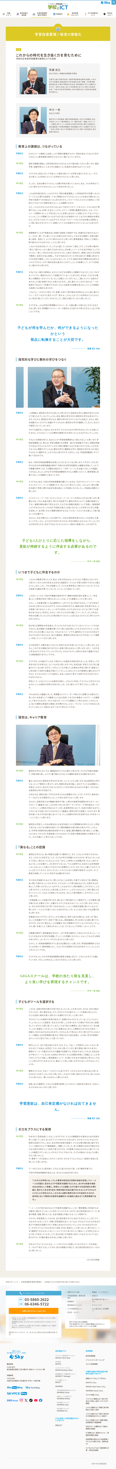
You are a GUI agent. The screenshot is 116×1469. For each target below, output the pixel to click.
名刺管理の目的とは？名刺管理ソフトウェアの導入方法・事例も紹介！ (97, 1441)
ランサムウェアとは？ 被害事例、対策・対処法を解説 (97, 1449)
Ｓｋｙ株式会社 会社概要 (100, 1309)
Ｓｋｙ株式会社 (101, 1463)
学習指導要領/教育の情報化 (31, 1282)
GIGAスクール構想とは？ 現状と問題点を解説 (97, 1427)
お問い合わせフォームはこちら (34, 1311)
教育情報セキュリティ (75, 1305)
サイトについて (97, 1305)
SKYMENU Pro (63, 1410)
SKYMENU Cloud (66, 1391)
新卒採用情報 (90, 1356)
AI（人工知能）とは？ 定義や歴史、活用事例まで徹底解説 (97, 1421)
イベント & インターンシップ (95, 1360)
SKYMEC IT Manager (65, 1375)
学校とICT (58, 1425)
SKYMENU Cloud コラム (94, 1390)
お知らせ (95, 1296)
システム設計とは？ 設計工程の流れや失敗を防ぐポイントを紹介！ (97, 1415)
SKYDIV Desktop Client (64, 1369)
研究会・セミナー (74, 1312)
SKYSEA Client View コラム (95, 1386)
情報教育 (71, 1301)
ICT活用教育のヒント (75, 1309)
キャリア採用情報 (92, 1364)
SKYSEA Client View (65, 1357)
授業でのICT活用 (74, 1292)
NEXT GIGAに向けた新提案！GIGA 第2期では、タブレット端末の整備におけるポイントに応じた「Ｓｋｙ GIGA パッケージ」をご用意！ (87, 1324)
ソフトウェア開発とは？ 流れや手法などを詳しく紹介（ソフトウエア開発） (97, 1401)
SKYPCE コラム (91, 1382)
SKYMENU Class (63, 1403)
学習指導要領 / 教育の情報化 (76, 1297)
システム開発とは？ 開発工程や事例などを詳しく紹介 (97, 1408)
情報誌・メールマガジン (100, 1292)
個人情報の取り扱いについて (100, 1300)
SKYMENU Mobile (64, 1397)
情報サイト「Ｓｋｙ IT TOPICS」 (96, 1378)
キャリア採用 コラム (92, 1395)
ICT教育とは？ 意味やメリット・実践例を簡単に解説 (97, 1434)
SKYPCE (58, 1363)
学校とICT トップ (12, 1282)
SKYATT (61, 1381)
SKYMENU (59, 1386)
